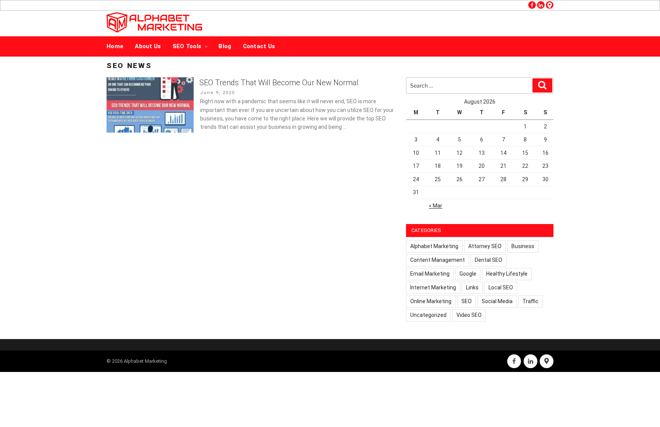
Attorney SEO (484, 246)
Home (115, 46)
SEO (466, 301)
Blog (224, 46)
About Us (148, 46)
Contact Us (259, 46)
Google (467, 274)
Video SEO (469, 315)
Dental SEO (488, 260)
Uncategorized (428, 315)
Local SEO (501, 287)
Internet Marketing (433, 287)
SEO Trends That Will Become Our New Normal (279, 82)
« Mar (435, 206)
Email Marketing (430, 274)
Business (522, 246)
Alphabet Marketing (434, 246)
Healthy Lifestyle (506, 274)
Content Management (437, 260)
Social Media (497, 301)
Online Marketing (430, 301)
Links (472, 287)
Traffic (530, 301)
